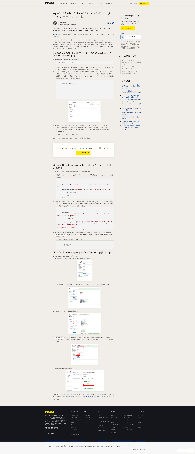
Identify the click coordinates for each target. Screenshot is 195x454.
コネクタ (100, 415)
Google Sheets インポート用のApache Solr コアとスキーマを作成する (132, 62)
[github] (55, 428)
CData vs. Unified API (103, 430)
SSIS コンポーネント (89, 420)
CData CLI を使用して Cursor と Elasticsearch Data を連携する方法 (131, 92)
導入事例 (126, 417)
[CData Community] (57, 428)
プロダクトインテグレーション (103, 418)
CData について (115, 415)
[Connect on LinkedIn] (113, 23)
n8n (139, 425)
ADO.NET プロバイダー (76, 420)
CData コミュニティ (129, 415)
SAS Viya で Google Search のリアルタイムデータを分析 (131, 100)
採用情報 (113, 429)
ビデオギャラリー (128, 429)
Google (139, 420)
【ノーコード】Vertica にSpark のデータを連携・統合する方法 (131, 96)
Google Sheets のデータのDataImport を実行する (129, 72)
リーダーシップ (114, 425)
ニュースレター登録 (129, 425)
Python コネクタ (75, 422)
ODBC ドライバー (75, 415)
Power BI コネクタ (75, 432)
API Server (73, 425)
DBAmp (86, 422)
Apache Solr (56, 34)
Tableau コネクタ (75, 434)
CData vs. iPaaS (101, 428)
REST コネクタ (74, 427)
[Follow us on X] (110, 23)
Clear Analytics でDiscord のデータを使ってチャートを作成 (132, 122)
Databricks (140, 417)
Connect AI (87, 417)
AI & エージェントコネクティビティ (103, 422)
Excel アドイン (74, 429)
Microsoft (140, 422)
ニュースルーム (114, 420)
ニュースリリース (115, 417)
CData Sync (87, 415)
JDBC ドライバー (75, 417)
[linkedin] (46, 428)
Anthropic (140, 415)
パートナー (100, 425)
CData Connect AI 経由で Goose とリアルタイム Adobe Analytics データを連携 (132, 127)
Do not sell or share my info (139, 449)
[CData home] (50, 3)
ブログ (126, 420)
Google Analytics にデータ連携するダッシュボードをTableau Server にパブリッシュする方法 (132, 86)
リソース (126, 422)
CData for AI (108, 3)
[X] (49, 428)
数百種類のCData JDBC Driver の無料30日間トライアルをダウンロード (85, 397)
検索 (135, 3)
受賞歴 (112, 422)
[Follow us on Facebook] (108, 23)
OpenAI (139, 427)
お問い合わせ (143, 3)
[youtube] (52, 428)
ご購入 (130, 3)
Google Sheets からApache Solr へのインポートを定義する (131, 68)
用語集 (126, 427)
